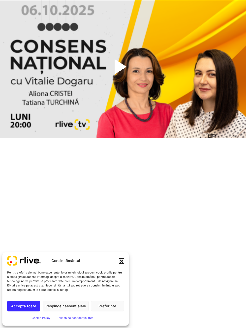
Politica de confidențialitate (75, 318)
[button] (121, 260)
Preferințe (107, 306)
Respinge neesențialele (65, 306)
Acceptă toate (23, 306)
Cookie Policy (41, 318)
